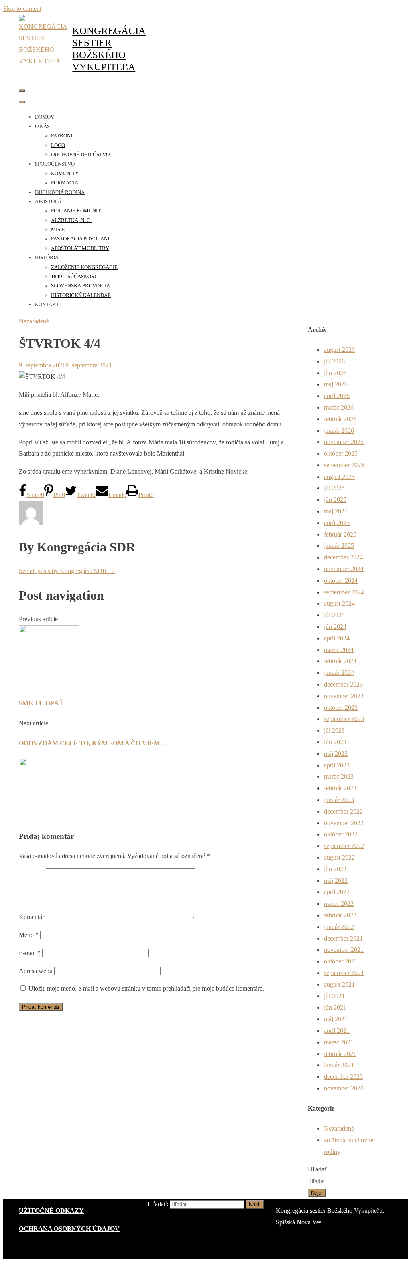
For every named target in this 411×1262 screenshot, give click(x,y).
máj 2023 (336, 753)
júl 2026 (334, 361)
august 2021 (339, 984)
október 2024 (341, 580)
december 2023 (343, 684)
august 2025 (339, 476)
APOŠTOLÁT (50, 201)
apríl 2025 (337, 522)
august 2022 (339, 857)
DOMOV (44, 117)
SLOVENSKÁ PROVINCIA (80, 286)
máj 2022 (336, 880)
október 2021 (341, 961)
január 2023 (339, 799)
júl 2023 (334, 730)
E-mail (30, 952)
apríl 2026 (337, 395)
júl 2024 (334, 615)
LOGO (58, 145)
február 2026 (340, 419)
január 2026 (339, 430)
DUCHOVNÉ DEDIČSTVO (80, 154)
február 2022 (340, 915)
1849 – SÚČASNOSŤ (74, 276)
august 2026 (339, 349)
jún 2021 (335, 1007)
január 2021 (339, 1065)
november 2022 (344, 823)
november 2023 (344, 696)
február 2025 (340, 534)
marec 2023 (339, 776)
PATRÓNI (61, 136)
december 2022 (343, 811)
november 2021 (344, 949)
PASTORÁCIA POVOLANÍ (80, 239)
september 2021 (344, 972)
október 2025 (341, 453)
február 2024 (340, 661)
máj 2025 (336, 511)
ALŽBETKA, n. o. (71, 220)
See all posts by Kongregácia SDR (67, 570)
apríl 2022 (337, 891)
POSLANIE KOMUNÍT (76, 211)
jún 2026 (335, 373)
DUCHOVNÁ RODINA (60, 192)
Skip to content (22, 8)
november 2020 (344, 1088)
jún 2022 (335, 869)
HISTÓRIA (47, 257)
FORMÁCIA (64, 183)
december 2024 (343, 557)
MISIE (58, 229)
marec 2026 (339, 407)
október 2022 (341, 834)
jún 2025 (335, 499)
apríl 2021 (337, 1030)
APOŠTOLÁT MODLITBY (80, 248)
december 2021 (343, 938)
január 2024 (339, 672)
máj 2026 (336, 384)
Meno (29, 934)
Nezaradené (34, 321)
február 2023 (340, 788)
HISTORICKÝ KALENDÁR (81, 295)
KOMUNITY (65, 173)
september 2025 (344, 465)
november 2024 (344, 568)
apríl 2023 (337, 765)
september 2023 (344, 718)
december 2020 (343, 1076)
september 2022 (344, 845)
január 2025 (339, 545)
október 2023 (341, 707)
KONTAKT (47, 304)
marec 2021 (339, 1042)
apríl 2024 (337, 638)
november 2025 (344, 441)
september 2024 (344, 592)
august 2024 (339, 603)
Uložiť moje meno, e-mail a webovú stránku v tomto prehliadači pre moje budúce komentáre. (146, 988)
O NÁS (42, 126)
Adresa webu (36, 970)
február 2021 (340, 1053)
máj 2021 (336, 1019)
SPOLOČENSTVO (55, 164)
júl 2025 (334, 488)
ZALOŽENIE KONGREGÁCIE (84, 267)
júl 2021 (334, 996)
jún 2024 (335, 626)
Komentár (31, 916)
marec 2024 (339, 649)
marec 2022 (339, 903)
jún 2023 (335, 742)
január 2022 (339, 926)
